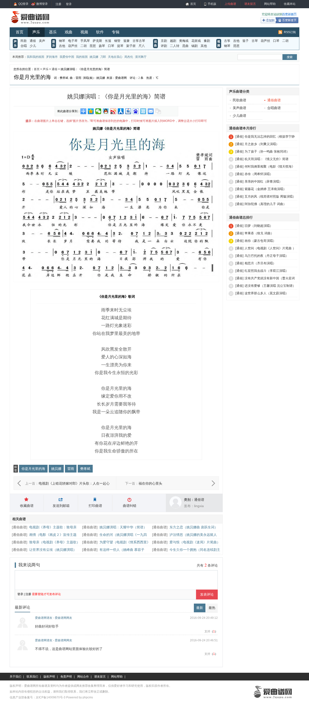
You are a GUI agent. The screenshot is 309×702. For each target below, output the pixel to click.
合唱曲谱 (274, 108)
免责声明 (66, 676)
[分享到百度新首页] (136, 111)
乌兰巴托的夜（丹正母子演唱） (266, 256)
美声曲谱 (239, 108)
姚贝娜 (94, 57)
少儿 (33, 46)
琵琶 (93, 46)
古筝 (227, 41)
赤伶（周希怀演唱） (259, 174)
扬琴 (102, 46)
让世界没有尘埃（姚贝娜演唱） (53, 550)
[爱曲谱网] (33, 25)
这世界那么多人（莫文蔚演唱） (266, 293)
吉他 (62, 46)
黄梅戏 (184, 41)
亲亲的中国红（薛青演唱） (263, 181)
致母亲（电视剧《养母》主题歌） (54, 542)
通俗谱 (199, 500)
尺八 (142, 46)
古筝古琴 (139, 41)
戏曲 (68, 32)
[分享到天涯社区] (143, 111)
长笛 (108, 41)
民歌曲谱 (239, 100)
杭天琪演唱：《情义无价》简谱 (266, 159)
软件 (100, 32)
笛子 (245, 41)
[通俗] (239, 136)
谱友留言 (250, 4)
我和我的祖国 (35, 57)
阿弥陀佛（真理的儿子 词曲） (265, 204)
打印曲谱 (95, 506)
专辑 (115, 32)
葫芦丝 (72, 46)
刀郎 (103, 57)
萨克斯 (97, 41)
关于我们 (15, 676)
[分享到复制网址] (158, 111)
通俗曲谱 (19, 527)
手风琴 (85, 41)
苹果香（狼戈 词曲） (259, 233)
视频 (84, 32)
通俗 (33, 41)
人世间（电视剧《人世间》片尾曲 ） (270, 248)
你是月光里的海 (33, 469)
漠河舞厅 (141, 57)
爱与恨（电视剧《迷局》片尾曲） (194, 542)
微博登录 (42, 4)
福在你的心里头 (150, 483)
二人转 (174, 46)
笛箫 (126, 41)
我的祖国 (82, 57)
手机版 (212, 4)
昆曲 (185, 46)
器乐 (53, 32)
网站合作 (83, 676)
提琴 (120, 46)
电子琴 (72, 41)
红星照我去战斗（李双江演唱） (266, 271)
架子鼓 (131, 46)
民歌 (24, 41)
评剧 (164, 46)
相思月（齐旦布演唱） (260, 263)
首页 (193, 4)
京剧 (164, 41)
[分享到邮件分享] (151, 111)
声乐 (36, 32)
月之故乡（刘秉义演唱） (262, 144)
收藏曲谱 (27, 506)
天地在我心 (115, 57)
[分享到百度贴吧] (128, 111)
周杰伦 (128, 57)
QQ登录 (23, 4)
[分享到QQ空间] (91, 111)
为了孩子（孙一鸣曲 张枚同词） (267, 151)
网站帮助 (270, 4)
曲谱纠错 (129, 506)
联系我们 (32, 676)
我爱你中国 (67, 57)
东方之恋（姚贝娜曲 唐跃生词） (193, 527)
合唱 (24, 46)
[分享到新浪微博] (113, 111)
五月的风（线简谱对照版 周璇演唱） (270, 196)
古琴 (255, 41)
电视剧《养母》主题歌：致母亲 (53, 527)
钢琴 (62, 41)
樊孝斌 (85, 469)
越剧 (173, 41)
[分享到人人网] (121, 111)
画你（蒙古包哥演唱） (260, 241)
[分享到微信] (98, 111)
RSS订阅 (290, 32)
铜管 (117, 41)
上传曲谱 (230, 4)
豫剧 (207, 41)
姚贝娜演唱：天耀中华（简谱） (123, 527)
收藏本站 (289, 4)
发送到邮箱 (61, 506)
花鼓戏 (196, 41)
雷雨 (70, 469)
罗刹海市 (52, 57)
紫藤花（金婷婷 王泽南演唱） (265, 189)
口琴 (111, 46)
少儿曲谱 (239, 116)
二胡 (83, 46)
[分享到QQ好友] (106, 111)
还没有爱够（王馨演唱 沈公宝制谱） (270, 286)
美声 (42, 41)
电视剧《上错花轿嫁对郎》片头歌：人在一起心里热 (74, 483)
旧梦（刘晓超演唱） (259, 226)
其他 (204, 46)
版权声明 (49, 676)
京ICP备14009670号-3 (50, 697)
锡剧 (194, 46)
